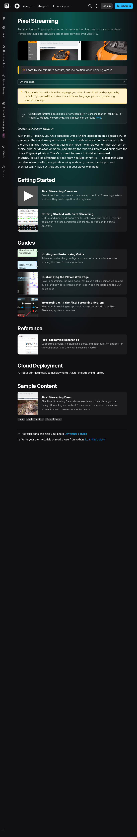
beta (21, 419)
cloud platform (53, 419)
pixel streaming (34, 419)
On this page (27, 81)
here (98, 117)
